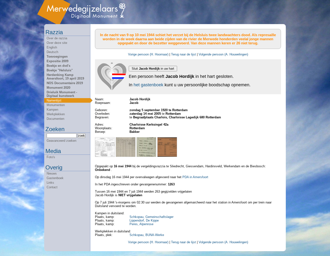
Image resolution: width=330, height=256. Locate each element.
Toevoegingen (57, 56)
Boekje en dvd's (58, 65)
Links (50, 182)
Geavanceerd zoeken (61, 140)
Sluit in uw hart (153, 68)
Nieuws (52, 173)
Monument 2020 (58, 87)
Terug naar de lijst (183, 54)
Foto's (51, 157)
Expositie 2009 (57, 61)
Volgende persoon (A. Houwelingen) (223, 54)
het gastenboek (148, 84)
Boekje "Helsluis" (60, 70)
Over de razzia (57, 38)
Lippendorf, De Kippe (144, 220)
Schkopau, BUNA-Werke (146, 235)
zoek (81, 135)
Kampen (52, 109)
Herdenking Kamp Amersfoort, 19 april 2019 (65, 76)
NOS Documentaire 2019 (65, 83)
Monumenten (56, 105)
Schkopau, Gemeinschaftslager (151, 217)
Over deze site (57, 43)
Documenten (55, 119)
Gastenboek (55, 178)
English (52, 47)
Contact (52, 187)
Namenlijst (54, 100)
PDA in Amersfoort (195, 177)
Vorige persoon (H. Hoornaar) (148, 54)
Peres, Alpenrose (141, 224)
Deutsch (52, 52)
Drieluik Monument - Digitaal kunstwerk (62, 94)
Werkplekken (56, 114)
